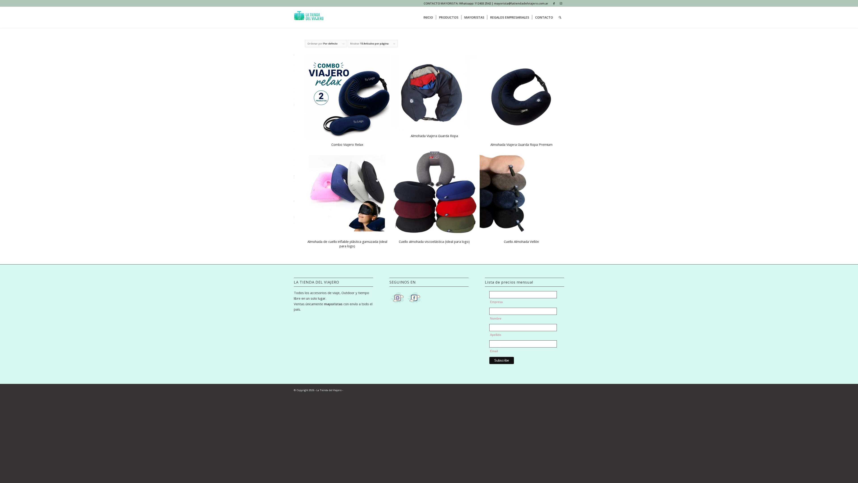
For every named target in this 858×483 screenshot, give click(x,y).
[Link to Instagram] (560, 3)
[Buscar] (560, 17)
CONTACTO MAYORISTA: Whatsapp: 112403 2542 (458, 3)
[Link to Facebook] (554, 3)
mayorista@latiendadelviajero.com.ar (521, 3)
